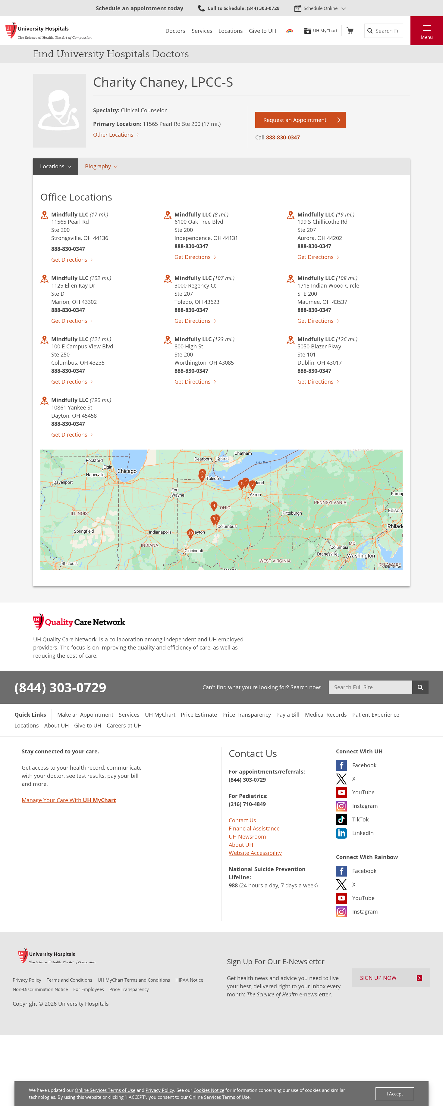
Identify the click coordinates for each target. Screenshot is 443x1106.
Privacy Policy (160, 1090)
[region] (221, 510)
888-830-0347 (283, 137)
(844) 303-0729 (60, 687)
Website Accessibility (255, 852)
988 (233, 885)
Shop (350, 30)
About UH (241, 844)
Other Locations (113, 134)
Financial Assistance (254, 828)
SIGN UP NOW (378, 977)
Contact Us (242, 820)
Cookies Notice (208, 1090)
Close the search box (407, 30)
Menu (427, 37)
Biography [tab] (98, 166)
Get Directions (69, 259)
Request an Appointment (294, 119)
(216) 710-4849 (247, 804)
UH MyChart (325, 30)
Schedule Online (321, 8)
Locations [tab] (52, 166)
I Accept (395, 1094)
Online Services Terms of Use (105, 1090)
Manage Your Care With (69, 800)
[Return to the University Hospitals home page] (48, 31)
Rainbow (290, 30)
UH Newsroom (247, 836)
